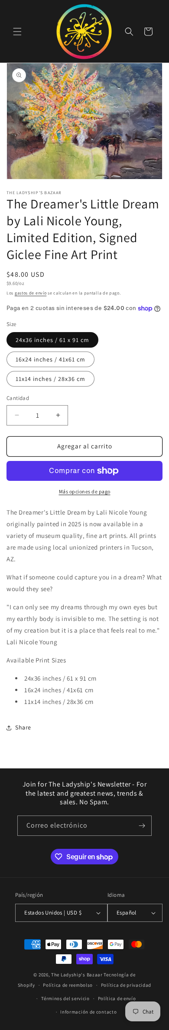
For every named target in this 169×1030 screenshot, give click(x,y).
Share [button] (23, 727)
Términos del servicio (65, 998)
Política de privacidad (126, 985)
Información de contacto (88, 1012)
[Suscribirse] (141, 826)
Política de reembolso (68, 985)
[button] (17, 31)
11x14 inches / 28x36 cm (50, 379)
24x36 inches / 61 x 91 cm (52, 340)
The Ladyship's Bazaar (77, 975)
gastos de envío (31, 293)
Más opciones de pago (84, 491)
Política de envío (117, 998)
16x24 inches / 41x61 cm (50, 359)
